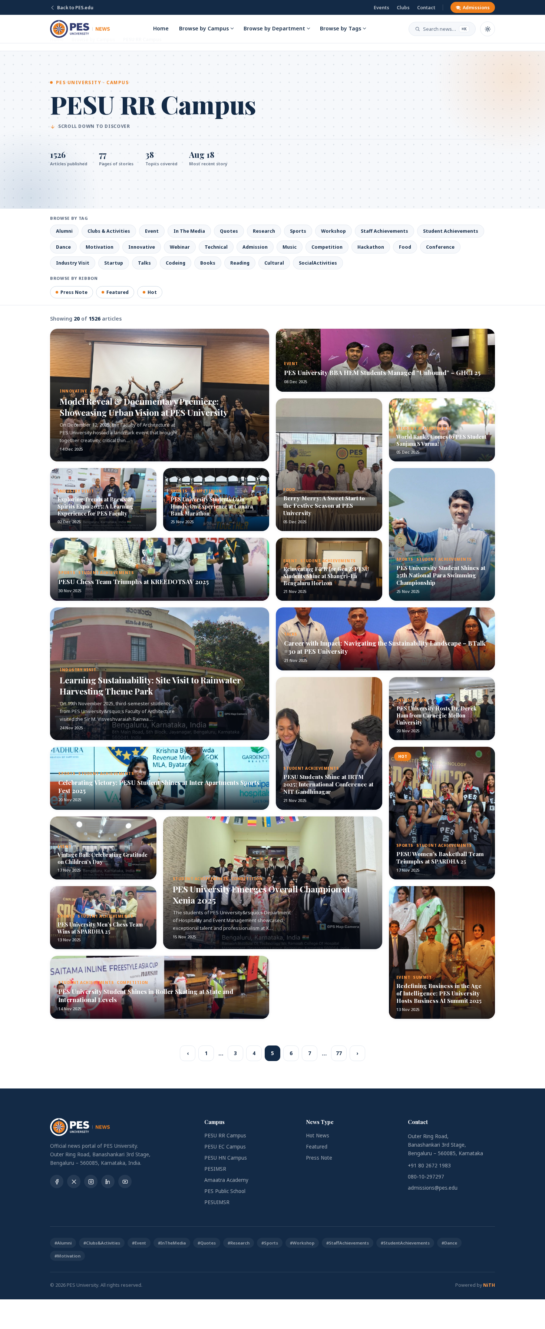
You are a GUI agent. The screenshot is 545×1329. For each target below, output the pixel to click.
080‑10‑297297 (426, 1176)
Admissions (476, 7)
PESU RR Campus (225, 1135)
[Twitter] (73, 1181)
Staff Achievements (384, 231)
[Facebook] (56, 1181)
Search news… (445, 29)
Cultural (274, 263)
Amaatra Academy (226, 1180)
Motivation (99, 247)
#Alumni (63, 1243)
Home (161, 28)
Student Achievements (450, 231)
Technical (216, 247)
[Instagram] (91, 1181)
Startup (113, 263)
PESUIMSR (216, 1202)
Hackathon (370, 247)
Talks (144, 263)
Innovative (141, 247)
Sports (298, 231)
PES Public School (224, 1191)
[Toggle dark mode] (487, 28)
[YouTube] (125, 1181)
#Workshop (302, 1243)
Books (207, 263)
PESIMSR (215, 1169)
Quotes (229, 231)
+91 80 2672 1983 (429, 1165)
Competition (327, 247)
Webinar (180, 247)
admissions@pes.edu (433, 1187)
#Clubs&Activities (101, 1243)
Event (152, 231)
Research (264, 231)
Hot (152, 292)
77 (339, 1053)
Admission (255, 247)
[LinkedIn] (108, 1181)
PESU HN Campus (225, 1157)
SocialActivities (318, 263)
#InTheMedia (172, 1243)
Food (405, 247)
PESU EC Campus (225, 1146)
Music (290, 247)
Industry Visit (72, 263)
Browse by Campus (204, 28)
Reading (240, 263)
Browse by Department (274, 28)
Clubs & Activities (108, 231)
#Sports (269, 1243)
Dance (63, 247)
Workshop (333, 231)
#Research (239, 1243)
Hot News (317, 1135)
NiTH (489, 1285)
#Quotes (207, 1243)
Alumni (64, 231)
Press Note (73, 292)
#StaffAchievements (347, 1243)
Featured (117, 292)
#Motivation (67, 1256)
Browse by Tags (340, 28)
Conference (440, 247)
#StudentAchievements (405, 1243)
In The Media (189, 231)
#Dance (449, 1243)
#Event (139, 1243)
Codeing (175, 263)
